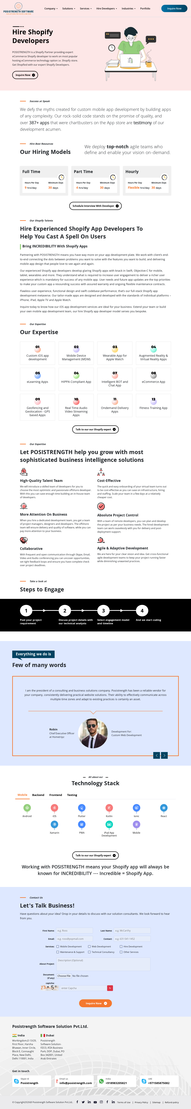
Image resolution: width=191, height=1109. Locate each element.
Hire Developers (105, 8)
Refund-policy (172, 1102)
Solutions (67, 8)
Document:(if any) (48, 976)
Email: (51, 939)
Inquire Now (174, 8)
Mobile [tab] (22, 795)
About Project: (47, 964)
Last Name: (106, 931)
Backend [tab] (38, 795)
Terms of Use (123, 1102)
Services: (50, 947)
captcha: (50, 983)
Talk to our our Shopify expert (93, 429)
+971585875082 (159, 1083)
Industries (127, 8)
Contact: (108, 939)
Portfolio (145, 8)
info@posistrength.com (76, 1083)
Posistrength (29, 1083)
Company (49, 8)
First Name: (48, 931)
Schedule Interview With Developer (93, 206)
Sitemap (156, 1102)
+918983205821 (116, 1083)
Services (84, 8)
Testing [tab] (72, 795)
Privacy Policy (141, 1102)
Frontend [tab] (55, 795)
